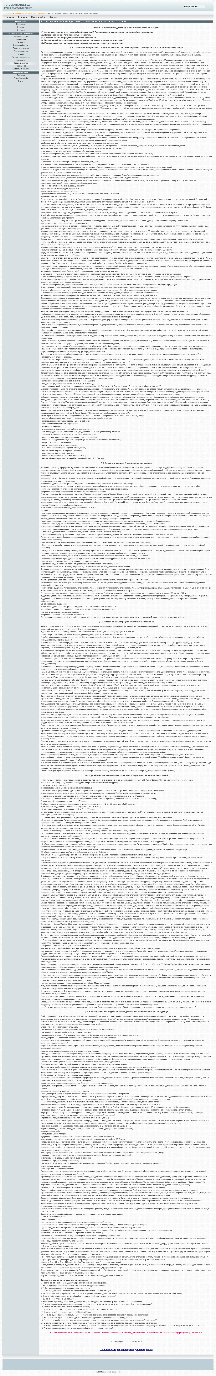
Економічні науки (20, 45)
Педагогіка (20, 60)
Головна (9, 13)
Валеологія (21, 39)
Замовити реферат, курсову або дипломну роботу (126, 1349)
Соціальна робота (21, 69)
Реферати (20, 24)
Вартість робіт (38, 17)
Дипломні (21, 30)
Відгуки (53, 17)
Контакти (22, 17)
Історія (21, 54)
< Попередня (117, 1341)
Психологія (21, 66)
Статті (21, 81)
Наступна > (137, 1341)
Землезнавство (21, 51)
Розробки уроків (21, 78)
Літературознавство (21, 57)
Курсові (20, 27)
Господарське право (37, 13)
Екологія (21, 42)
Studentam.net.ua (18, 5)
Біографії (21, 75)
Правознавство (21, 13)
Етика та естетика (21, 48)
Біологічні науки (21, 36)
